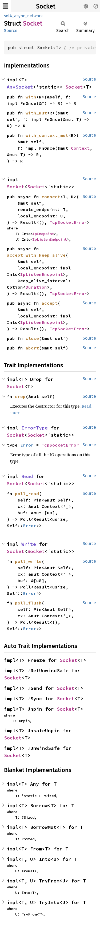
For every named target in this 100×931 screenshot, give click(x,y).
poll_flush (28, 603)
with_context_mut (47, 135)
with (31, 97)
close (32, 338)
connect (51, 196)
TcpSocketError (68, 222)
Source (10, 30)
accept (50, 303)
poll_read (27, 493)
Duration (36, 287)
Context (80, 148)
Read (27, 476)
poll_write (28, 561)
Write (28, 544)
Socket (45, 6)
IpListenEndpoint (50, 239)
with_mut (36, 113)
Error (27, 445)
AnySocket (20, 87)
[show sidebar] (5, 6)
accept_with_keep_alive (36, 255)
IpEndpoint (43, 233)
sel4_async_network (23, 15)
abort (32, 348)
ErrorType (34, 428)
